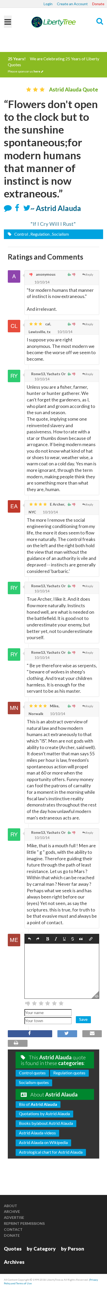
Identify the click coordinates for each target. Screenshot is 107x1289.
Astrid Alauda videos (37, 1132)
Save (83, 1019)
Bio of (38, 1104)
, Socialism (59, 234)
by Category (41, 1249)
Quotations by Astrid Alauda (44, 1113)
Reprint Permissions (24, 1223)
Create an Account (72, 4)
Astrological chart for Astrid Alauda (51, 1151)
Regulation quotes (69, 1072)
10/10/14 (42, 282)
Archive (12, 1211)
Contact (13, 1229)
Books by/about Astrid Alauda (46, 1123)
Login (48, 4)
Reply (89, 274)
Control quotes (32, 1072)
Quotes (13, 1249)
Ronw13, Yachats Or (48, 374)
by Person (72, 1249)
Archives (14, 1262)
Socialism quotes (34, 1082)
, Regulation (39, 234)
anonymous (45, 274)
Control (21, 234)
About (10, 1206)
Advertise (14, 1217)
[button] (29, 939)
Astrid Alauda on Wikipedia (43, 1142)
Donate (98, 4)
